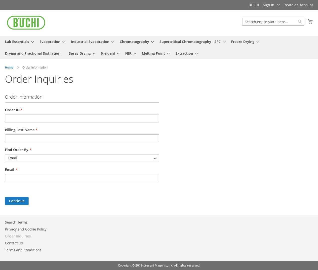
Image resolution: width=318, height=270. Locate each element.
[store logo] (26, 23)
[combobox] (273, 22)
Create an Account (297, 4)
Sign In (268, 4)
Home (9, 67)
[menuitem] (18, 41)
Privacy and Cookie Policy (25, 229)
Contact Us (14, 243)
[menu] (159, 47)
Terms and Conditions (23, 250)
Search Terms (16, 222)
